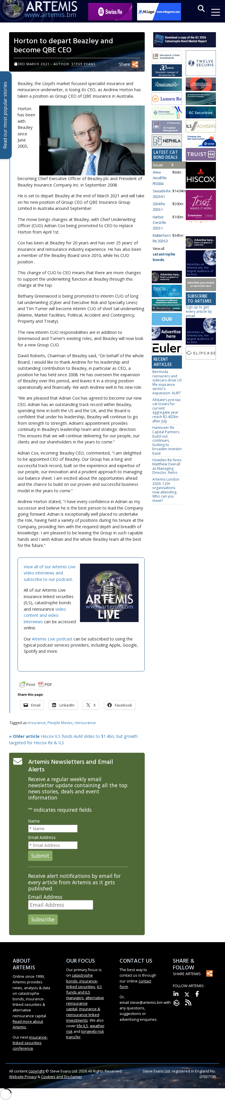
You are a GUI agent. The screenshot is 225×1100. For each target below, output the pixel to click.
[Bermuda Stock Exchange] (167, 291)
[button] (201, 8)
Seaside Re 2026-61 (162, 193)
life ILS (82, 1025)
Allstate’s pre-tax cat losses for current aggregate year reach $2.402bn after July (166, 410)
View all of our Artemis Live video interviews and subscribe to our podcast (50, 573)
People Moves (60, 722)
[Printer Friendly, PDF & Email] (36, 684)
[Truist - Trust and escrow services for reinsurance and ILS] (201, 154)
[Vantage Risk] (167, 113)
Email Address (45, 897)
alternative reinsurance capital (85, 1003)
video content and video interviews (45, 615)
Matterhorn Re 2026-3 (162, 238)
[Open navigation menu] (215, 12)
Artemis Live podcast (52, 639)
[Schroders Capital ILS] (201, 84)
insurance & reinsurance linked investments (83, 1014)
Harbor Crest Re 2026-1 (159, 222)
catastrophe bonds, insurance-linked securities (82, 981)
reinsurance (85, 722)
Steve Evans (83, 64)
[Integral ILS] (201, 98)
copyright (36, 1071)
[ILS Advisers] (201, 126)
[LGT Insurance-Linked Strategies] (167, 99)
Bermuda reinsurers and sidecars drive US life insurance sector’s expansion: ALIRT (167, 382)
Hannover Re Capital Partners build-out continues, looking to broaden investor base (167, 440)
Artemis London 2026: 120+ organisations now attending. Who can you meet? (165, 490)
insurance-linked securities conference (30, 1043)
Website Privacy (23, 1076)
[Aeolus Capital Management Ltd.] (167, 71)
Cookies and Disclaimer (61, 1076)
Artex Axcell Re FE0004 (160, 178)
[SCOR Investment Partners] (167, 319)
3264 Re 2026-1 (159, 206)
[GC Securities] (201, 112)
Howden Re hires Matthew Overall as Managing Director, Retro (166, 466)
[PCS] (201, 140)
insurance (37, 722)
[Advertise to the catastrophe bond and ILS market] (201, 285)
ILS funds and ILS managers (84, 992)
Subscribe (42, 919)
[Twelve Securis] (201, 63)
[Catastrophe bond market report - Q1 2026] (184, 39)
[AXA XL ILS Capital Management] (167, 127)
